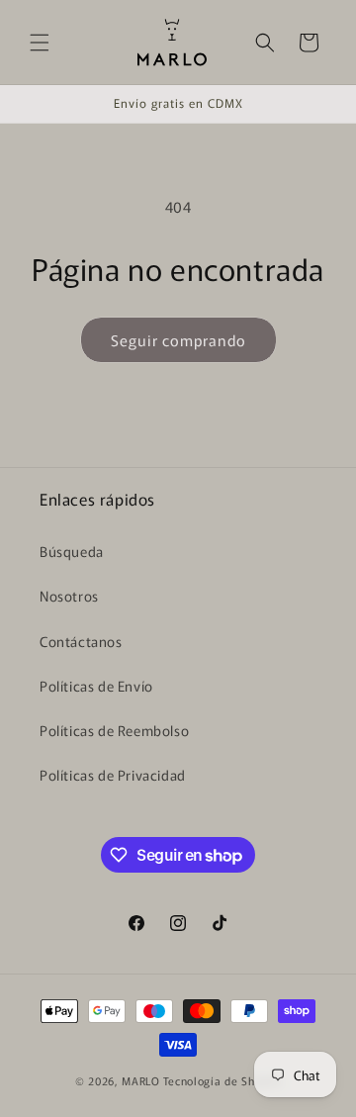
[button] (39, 42)
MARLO (141, 1080)
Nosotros (69, 595)
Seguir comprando (178, 339)
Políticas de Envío (96, 686)
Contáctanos (81, 641)
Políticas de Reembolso (114, 730)
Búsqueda (72, 551)
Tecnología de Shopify (222, 1080)
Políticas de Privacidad (113, 775)
